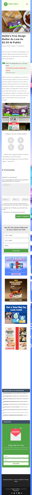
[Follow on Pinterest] (21, 147)
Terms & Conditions (18, 479)
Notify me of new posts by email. (14, 212)
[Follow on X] (11, 147)
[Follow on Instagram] (11, 140)
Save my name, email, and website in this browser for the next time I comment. (15, 204)
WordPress (16, 490)
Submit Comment (22, 216)
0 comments (20, 46)
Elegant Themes (16, 489)
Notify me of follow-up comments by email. (15, 208)
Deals (13, 46)
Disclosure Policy (7, 479)
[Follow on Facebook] (20, 140)
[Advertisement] (16, 369)
